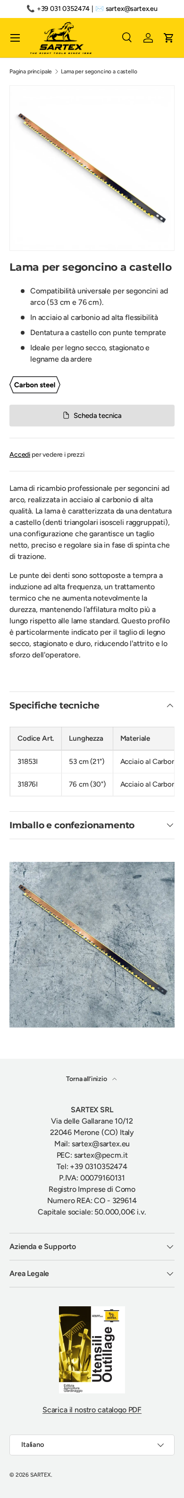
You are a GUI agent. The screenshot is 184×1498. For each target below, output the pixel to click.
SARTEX (40, 1474)
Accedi (19, 455)
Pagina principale (30, 71)
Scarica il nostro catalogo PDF (92, 1409)
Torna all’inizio (87, 1079)
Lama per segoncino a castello (99, 71)
